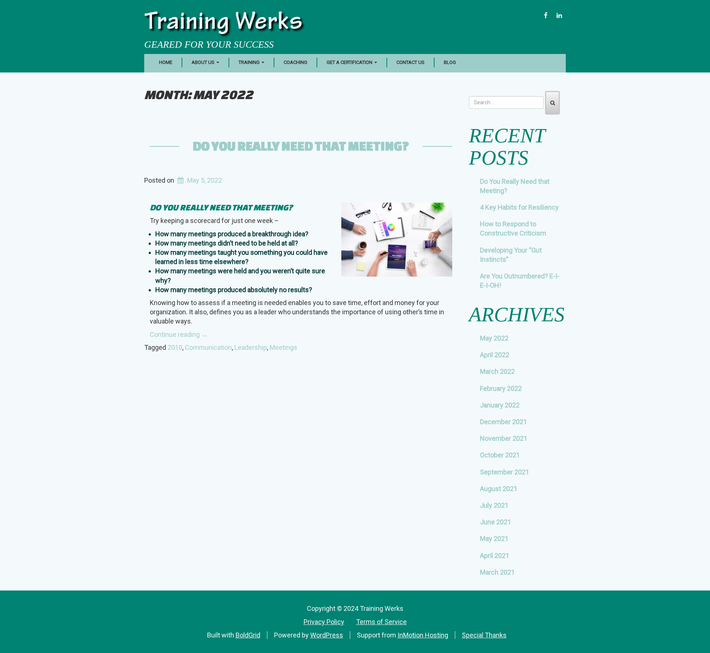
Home (165, 62)
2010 (175, 347)
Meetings (283, 347)
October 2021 (500, 455)
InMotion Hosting (423, 635)
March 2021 (497, 572)
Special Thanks (484, 635)
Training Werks (223, 24)
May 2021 (494, 538)
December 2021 (503, 422)
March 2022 (497, 371)
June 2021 (495, 522)
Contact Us (410, 62)
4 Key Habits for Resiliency (519, 207)
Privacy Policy (324, 622)
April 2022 (494, 355)
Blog (450, 62)
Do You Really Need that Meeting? (301, 146)
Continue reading (179, 334)
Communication (208, 347)
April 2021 (494, 555)
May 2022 (494, 338)
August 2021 (498, 489)
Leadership (250, 347)
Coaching (295, 62)
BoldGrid (248, 635)
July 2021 (494, 505)
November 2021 (503, 438)
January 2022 (500, 405)
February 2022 (501, 388)
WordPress (326, 635)
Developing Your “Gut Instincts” (511, 254)
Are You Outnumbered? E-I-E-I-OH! (519, 280)
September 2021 (504, 472)
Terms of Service (381, 622)
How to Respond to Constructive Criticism (513, 228)
